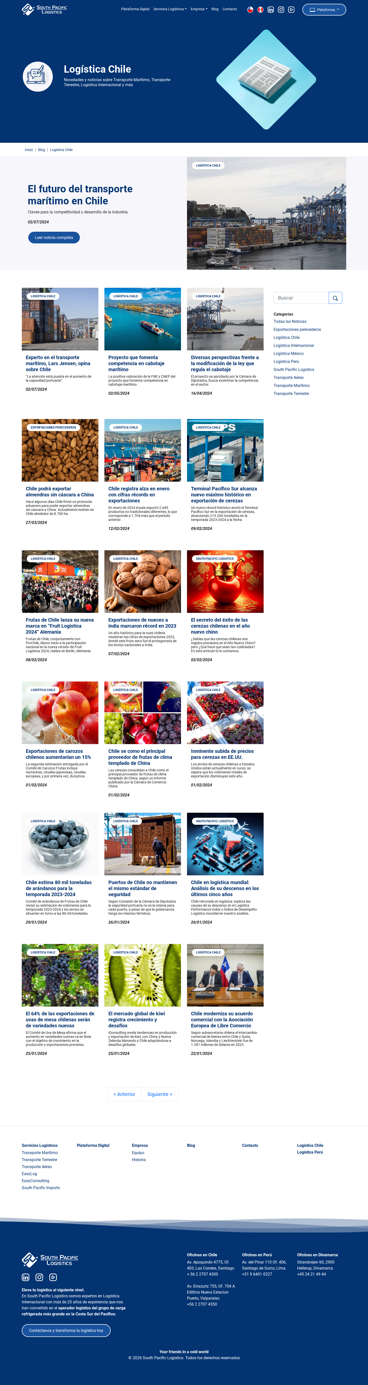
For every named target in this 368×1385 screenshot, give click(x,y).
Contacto (230, 9)
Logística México (289, 353)
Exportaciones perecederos (297, 329)
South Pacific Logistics (294, 369)
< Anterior (124, 1094)
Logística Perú (286, 361)
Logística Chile (287, 337)
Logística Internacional (294, 345)
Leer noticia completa (54, 237)
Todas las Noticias (290, 321)
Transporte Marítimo (292, 385)
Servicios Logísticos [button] (168, 9)
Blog (215, 9)
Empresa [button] (198, 9)
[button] (324, 10)
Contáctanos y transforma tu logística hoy (66, 1330)
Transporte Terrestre (291, 393)
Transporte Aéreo (289, 377)
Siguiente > (159, 1094)
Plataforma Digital (135, 9)
